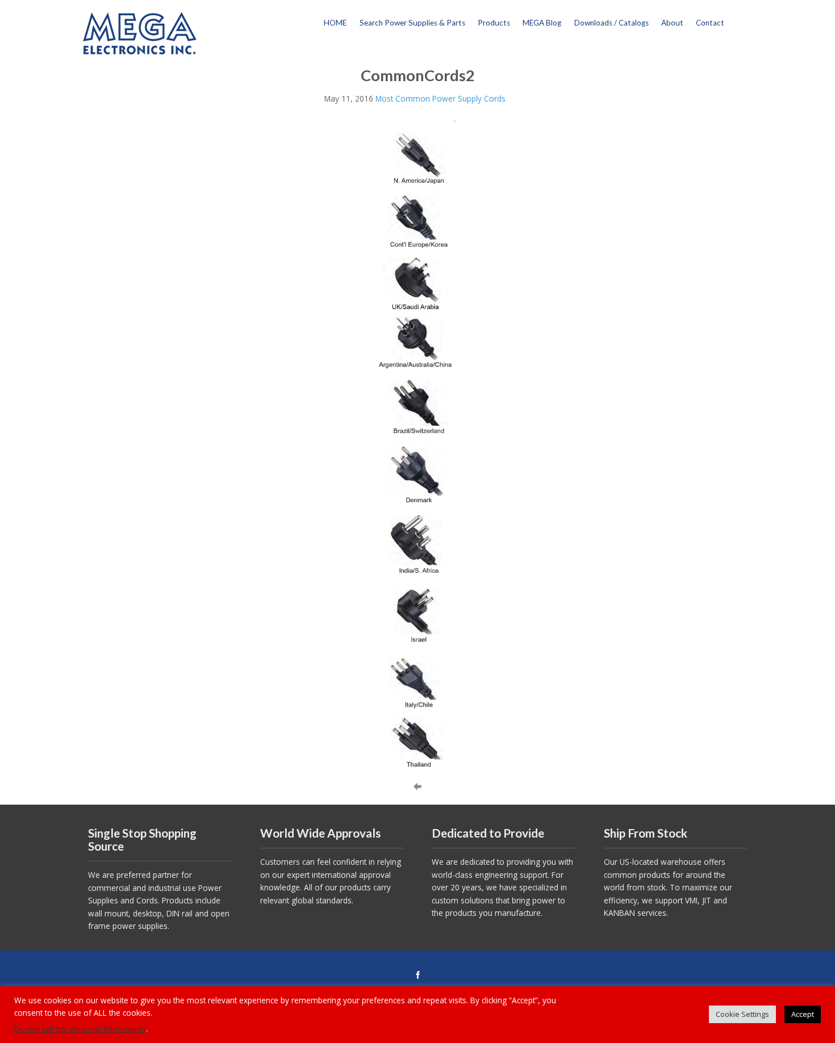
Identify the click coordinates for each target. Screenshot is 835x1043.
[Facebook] (417, 975)
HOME (335, 22)
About (672, 22)
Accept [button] (802, 1014)
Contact (710, 22)
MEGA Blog (542, 22)
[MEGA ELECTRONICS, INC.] (140, 32)
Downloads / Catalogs (611, 22)
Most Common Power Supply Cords (440, 98)
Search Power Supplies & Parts (412, 22)
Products (494, 22)
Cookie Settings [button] (742, 1014)
